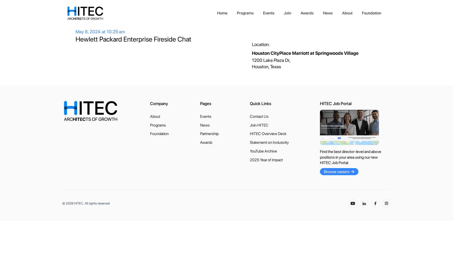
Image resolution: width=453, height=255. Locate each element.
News (328, 13)
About (347, 13)
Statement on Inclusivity (269, 142)
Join (287, 13)
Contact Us (259, 117)
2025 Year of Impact (266, 160)
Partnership (209, 134)
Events (268, 13)
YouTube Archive (263, 151)
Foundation (371, 13)
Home (222, 13)
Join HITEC (259, 125)
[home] (139, 13)
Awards (307, 13)
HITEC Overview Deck (268, 134)
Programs (245, 13)
